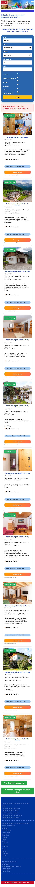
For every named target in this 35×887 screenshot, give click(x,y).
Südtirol (4, 839)
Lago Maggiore (6, 830)
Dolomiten (5, 842)
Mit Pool (5, 82)
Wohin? (5, 37)
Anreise (5, 44)
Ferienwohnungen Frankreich (11, 817)
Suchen (17, 97)
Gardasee (5, 828)
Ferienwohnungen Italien (10, 813)
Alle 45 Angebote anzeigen (14, 783)
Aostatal (4, 856)
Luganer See (6, 832)
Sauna (5, 90)
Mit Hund (5, 75)
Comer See (5, 835)
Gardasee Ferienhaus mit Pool (11, 866)
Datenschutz (14, 882)
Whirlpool (6, 86)
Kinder (5, 66)
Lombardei (5, 846)
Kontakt (19, 882)
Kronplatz (5, 853)
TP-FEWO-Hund (26, 882)
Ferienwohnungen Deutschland (12, 815)
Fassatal (4, 837)
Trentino (4, 844)
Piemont (4, 849)
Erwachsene (7, 59)
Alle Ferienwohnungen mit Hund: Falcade (17, 791)
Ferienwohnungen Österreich (11, 808)
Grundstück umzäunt (9, 78)
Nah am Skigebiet (8, 93)
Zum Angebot (17, 172)
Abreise (5, 51)
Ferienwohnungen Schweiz (10, 810)
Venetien (4, 851)
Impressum (7, 882)
